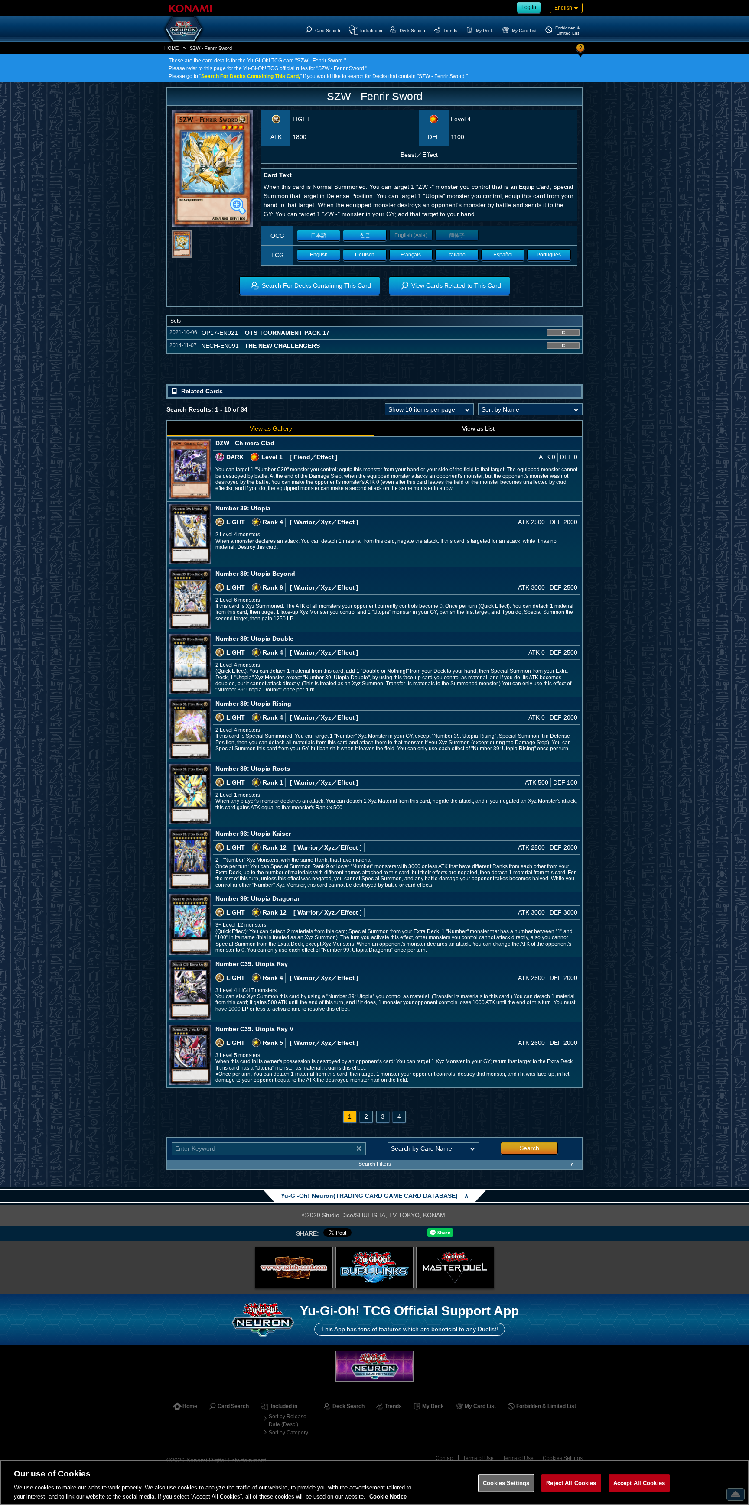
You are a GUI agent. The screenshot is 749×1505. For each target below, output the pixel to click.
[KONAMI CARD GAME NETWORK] (374, 1366)
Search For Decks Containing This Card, (250, 76)
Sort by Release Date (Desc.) (287, 1420)
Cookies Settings (563, 1458)
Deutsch (364, 255)
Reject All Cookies (571, 1483)
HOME (171, 48)
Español (503, 255)
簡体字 (457, 235)
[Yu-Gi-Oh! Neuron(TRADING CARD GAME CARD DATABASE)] (183, 29)
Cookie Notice (388, 1496)
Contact (445, 1458)
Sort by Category (288, 1433)
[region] (374, 1482)
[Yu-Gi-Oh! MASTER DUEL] (455, 1267)
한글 (365, 235)
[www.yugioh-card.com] (294, 1267)
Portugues (549, 255)
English (319, 255)
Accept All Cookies (639, 1483)
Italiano (457, 255)
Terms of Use (478, 1458)
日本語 (318, 235)
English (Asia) (410, 235)
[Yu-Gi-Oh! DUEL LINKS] (374, 1267)
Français (411, 255)
